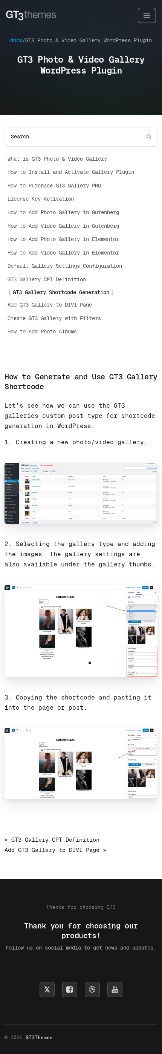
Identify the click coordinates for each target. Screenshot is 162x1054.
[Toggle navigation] (147, 15)
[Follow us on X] (47, 989)
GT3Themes (39, 1037)
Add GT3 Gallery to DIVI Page (50, 305)
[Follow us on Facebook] (69, 989)
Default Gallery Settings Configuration (65, 266)
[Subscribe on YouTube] (114, 989)
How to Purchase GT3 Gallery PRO (54, 186)
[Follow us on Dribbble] (92, 989)
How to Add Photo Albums (42, 331)
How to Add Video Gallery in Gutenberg (63, 226)
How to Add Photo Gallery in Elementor (63, 239)
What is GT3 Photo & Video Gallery (57, 159)
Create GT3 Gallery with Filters (54, 318)
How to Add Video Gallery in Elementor (63, 253)
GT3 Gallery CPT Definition (47, 279)
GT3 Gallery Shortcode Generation (61, 292)
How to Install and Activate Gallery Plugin (71, 172)
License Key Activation (41, 199)
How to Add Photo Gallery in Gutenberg (63, 212)
